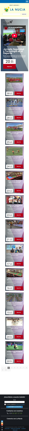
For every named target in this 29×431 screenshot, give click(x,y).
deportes (9, 66)
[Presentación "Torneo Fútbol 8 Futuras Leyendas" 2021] (14, 157)
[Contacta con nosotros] (2, 421)
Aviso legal (7, 428)
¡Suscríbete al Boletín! (14, 406)
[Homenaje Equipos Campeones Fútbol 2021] (14, 84)
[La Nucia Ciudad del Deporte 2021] (14, 352)
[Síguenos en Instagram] (2, 428)
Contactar (23, 428)
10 (5, 370)
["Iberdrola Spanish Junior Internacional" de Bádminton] (14, 279)
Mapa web (15, 430)
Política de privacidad (15, 428)
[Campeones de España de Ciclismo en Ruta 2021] (14, 230)
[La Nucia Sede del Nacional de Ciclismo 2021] (14, 255)
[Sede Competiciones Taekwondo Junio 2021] (14, 109)
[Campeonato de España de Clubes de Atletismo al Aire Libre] (14, 303)
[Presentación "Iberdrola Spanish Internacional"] (14, 182)
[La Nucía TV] (11, 22)
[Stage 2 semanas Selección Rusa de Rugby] (14, 133)
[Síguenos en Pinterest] (2, 426)
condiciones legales (20, 404)
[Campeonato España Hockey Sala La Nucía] (14, 328)
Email (14, 399)
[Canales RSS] (2, 423)
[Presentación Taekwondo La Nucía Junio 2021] (14, 206)
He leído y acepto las (15, 404)
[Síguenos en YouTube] (2, 430)
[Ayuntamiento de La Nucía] (14, 9)
